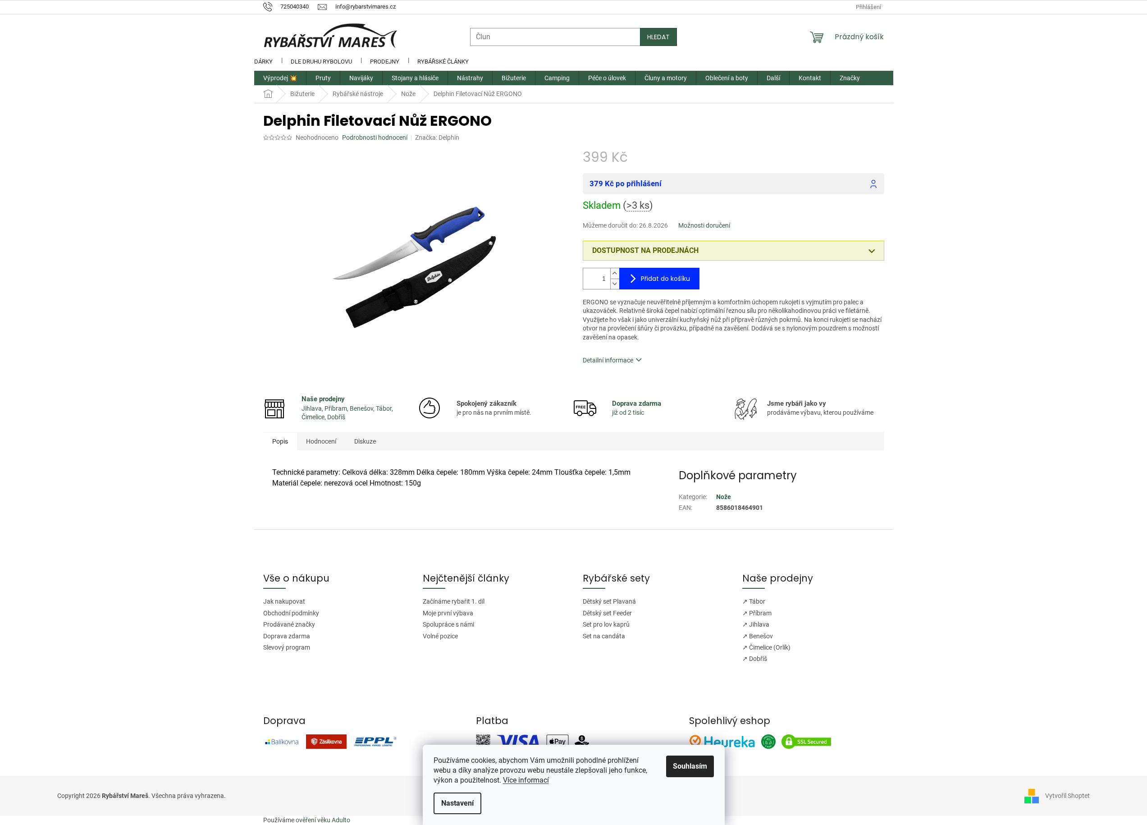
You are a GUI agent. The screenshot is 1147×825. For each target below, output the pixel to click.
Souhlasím (690, 766)
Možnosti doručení (704, 225)
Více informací (526, 780)
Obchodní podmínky (291, 613)
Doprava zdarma (286, 636)
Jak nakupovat (284, 601)
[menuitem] (280, 78)
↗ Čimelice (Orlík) (766, 647)
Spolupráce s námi (448, 624)
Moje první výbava (448, 613)
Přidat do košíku (665, 278)
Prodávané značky (289, 624)
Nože (723, 496)
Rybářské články (443, 61)
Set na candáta (604, 636)
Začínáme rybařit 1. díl (453, 601)
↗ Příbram (757, 613)
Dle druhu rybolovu (321, 61)
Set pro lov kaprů (606, 624)
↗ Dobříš (754, 658)
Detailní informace (608, 360)
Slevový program (286, 647)
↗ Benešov (757, 636)
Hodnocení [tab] (321, 441)
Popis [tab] (280, 441)
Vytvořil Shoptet (1067, 795)
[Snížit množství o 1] (614, 284)
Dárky (263, 61)
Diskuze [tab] (365, 441)
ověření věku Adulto (323, 820)
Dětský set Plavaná (609, 601)
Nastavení (457, 803)
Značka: (437, 137)
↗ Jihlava (755, 624)
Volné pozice (440, 636)
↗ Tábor (753, 601)
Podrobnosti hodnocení (374, 137)
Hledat (658, 36)
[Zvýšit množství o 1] (614, 273)
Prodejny (384, 61)
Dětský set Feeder (607, 613)
